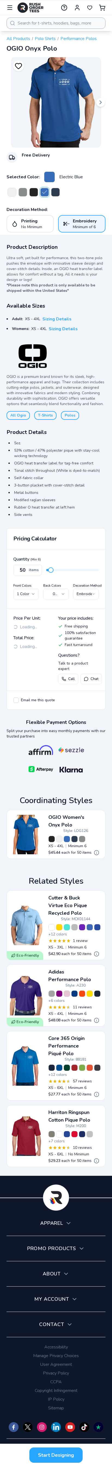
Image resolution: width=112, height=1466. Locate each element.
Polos (70, 415)
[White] (12, 192)
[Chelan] (89, 927)
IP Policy (56, 1399)
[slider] (51, 570)
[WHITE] (59, 1134)
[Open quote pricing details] (96, 852)
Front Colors (22, 585)
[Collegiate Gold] (89, 993)
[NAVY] (82, 1134)
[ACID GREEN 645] (82, 1067)
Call (71, 678)
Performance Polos (78, 39)
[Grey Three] (51, 993)
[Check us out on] (56, 1427)
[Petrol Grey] (22, 192)
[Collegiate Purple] (59, 993)
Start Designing (56, 1455)
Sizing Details (56, 319)
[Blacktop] (33, 192)
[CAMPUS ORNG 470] (89, 1067)
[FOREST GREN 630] (67, 1067)
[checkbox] (16, 700)
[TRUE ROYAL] (67, 1134)
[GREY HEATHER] (89, 1134)
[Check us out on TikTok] (84, 1427)
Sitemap (56, 1408)
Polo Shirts (45, 39)
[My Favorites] (89, 7)
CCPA (56, 1382)
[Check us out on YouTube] (70, 1427)
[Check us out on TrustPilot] (98, 1427)
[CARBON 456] (97, 1067)
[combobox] (56, 23)
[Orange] (82, 993)
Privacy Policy (56, 1373)
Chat (94, 678)
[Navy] (55, 192)
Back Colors (52, 585)
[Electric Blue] (49, 177)
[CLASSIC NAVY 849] (51, 1067)
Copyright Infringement (56, 1391)
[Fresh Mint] (67, 927)
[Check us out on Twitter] (28, 1427)
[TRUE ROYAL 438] (59, 1067)
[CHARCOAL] (51, 1134)
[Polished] (74, 927)
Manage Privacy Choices (56, 1356)
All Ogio (18, 415)
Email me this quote (38, 700)
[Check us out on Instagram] (42, 1427)
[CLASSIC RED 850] (74, 1067)
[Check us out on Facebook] (13, 1427)
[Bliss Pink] (67, 993)
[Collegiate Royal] (74, 993)
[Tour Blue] (97, 927)
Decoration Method (87, 585)
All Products (18, 39)
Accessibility (56, 1347)
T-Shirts (45, 415)
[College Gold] (59, 927)
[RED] (74, 1134)
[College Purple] (82, 927)
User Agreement (56, 1364)
